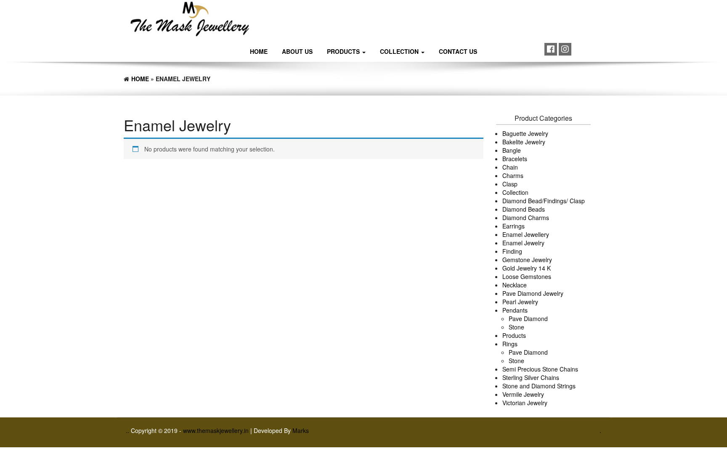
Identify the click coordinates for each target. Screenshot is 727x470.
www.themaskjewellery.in (216, 430)
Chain (510, 167)
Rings (509, 344)
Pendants (515, 310)
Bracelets (514, 158)
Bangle (511, 150)
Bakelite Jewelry (523, 142)
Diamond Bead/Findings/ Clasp (543, 200)
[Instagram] (565, 49)
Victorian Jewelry (524, 402)
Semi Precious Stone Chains (540, 369)
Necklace (514, 285)
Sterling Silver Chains (530, 377)
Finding (512, 251)
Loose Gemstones (526, 276)
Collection (400, 51)
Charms (512, 175)
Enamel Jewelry (523, 243)
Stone (516, 327)
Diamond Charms (525, 217)
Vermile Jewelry (523, 394)
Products (344, 51)
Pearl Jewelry (520, 301)
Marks (300, 430)
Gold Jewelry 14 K (526, 268)
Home (259, 51)
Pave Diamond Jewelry (532, 293)
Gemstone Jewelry (527, 259)
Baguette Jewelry (525, 133)
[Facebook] (550, 49)
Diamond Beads (523, 209)
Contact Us (458, 51)
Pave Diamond (528, 318)
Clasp (509, 184)
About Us (297, 51)
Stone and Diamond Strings (539, 386)
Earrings (513, 226)
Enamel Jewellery (525, 234)
